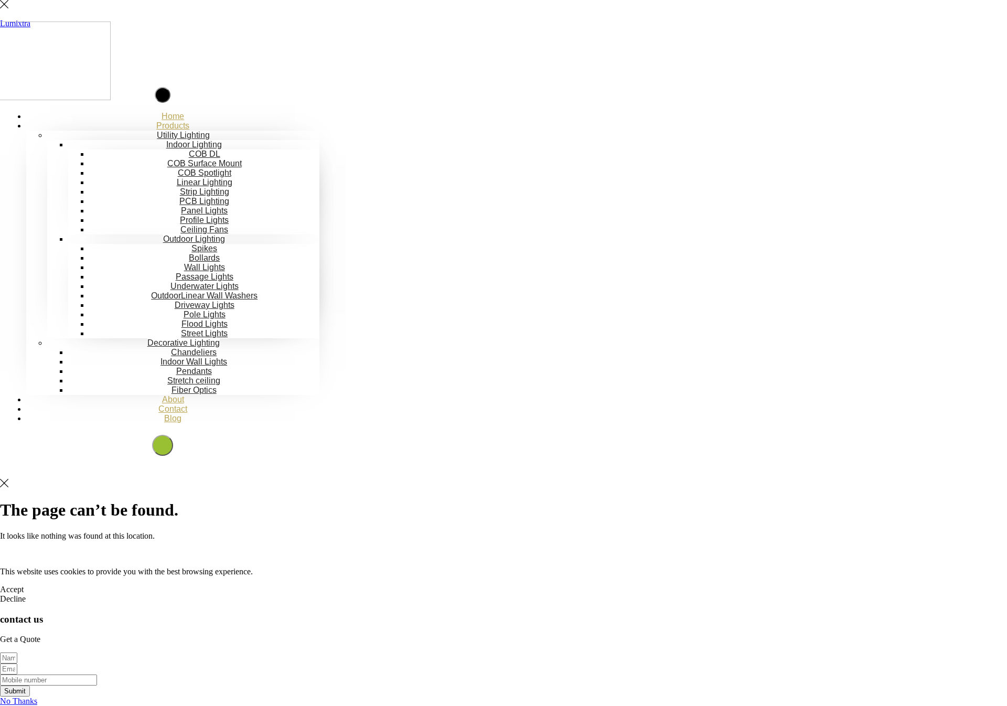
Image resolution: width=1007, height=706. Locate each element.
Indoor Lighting (194, 144)
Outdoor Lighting (194, 238)
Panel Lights (204, 210)
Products (172, 125)
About (173, 399)
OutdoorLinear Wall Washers (204, 295)
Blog (172, 418)
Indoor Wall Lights (193, 361)
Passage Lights (204, 276)
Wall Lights (204, 267)
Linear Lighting (204, 182)
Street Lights (204, 333)
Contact (172, 408)
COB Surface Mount (204, 163)
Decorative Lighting (183, 342)
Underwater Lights (204, 286)
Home (173, 116)
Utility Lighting (183, 135)
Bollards (204, 257)
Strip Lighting (204, 191)
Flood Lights (204, 323)
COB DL (204, 153)
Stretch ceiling (193, 380)
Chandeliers (194, 352)
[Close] (4, 5)
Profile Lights (204, 220)
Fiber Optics (194, 390)
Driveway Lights (204, 305)
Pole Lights (205, 314)
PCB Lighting (204, 201)
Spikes (204, 248)
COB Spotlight (204, 172)
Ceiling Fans (204, 229)
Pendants (194, 371)
